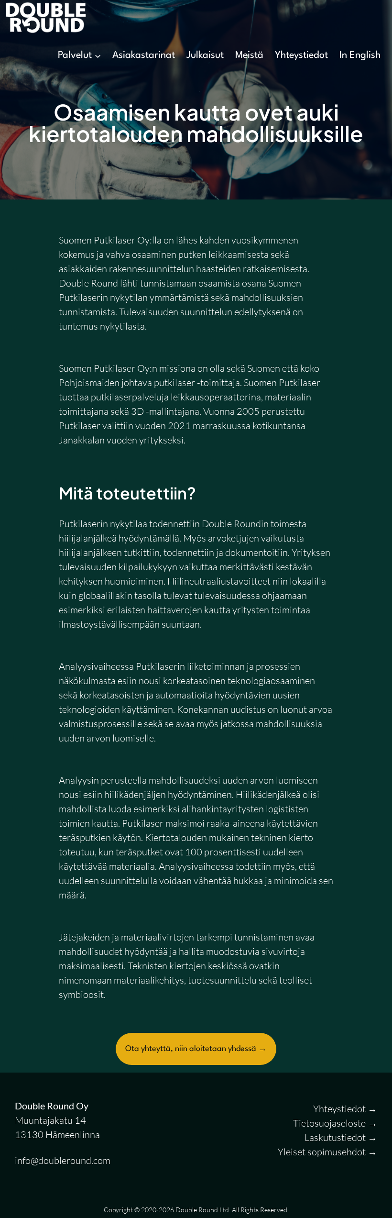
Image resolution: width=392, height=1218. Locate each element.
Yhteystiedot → (345, 1109)
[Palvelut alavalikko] (98, 56)
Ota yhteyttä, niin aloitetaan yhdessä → (196, 1049)
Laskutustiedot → (341, 1137)
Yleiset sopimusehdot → (327, 1152)
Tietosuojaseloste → (335, 1123)
